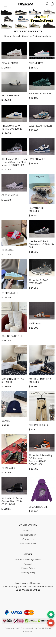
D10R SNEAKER (10, 293)
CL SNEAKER (8, 468)
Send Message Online (28, 589)
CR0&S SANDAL (9, 195)
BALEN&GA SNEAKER (40, 93)
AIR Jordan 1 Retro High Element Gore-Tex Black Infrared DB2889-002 (14, 162)
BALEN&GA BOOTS (11, 336)
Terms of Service (28, 543)
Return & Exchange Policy (27, 559)
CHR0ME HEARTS (38, 425)
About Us (28, 530)
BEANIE (5, 420)
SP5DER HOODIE (38, 506)
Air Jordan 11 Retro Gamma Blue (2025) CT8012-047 (11, 501)
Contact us (28, 539)
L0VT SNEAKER (37, 159)
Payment (28, 564)
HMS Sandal (35, 323)
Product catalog (28, 534)
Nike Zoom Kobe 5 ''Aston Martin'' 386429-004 (41, 244)
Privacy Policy (28, 568)
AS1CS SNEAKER (10, 95)
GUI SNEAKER (36, 63)
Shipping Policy (28, 572)
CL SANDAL (7, 250)
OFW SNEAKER (9, 63)
